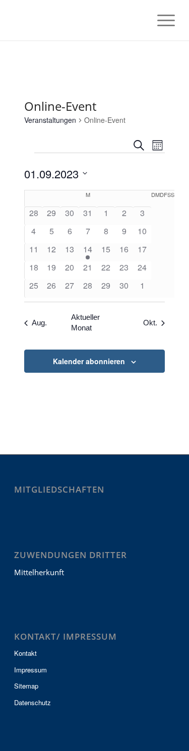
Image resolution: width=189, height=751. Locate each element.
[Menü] (161, 20)
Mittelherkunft (39, 572)
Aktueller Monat (85, 322)
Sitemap (26, 686)
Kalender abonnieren (89, 361)
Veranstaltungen (50, 120)
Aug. (39, 322)
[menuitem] (137, 20)
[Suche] (137, 20)
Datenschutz (32, 702)
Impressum (30, 669)
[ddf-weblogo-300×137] (78, 20)
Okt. (150, 322)
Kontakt (25, 653)
